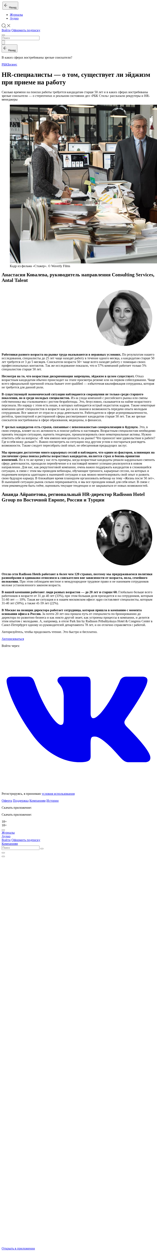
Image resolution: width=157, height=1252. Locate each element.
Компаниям (37, 800)
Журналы (16, 14)
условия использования (58, 793)
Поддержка (21, 800)
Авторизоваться (13, 639)
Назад (12, 7)
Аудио (14, 18)
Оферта (7, 800)
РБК (5, 64)
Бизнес (12, 64)
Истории (52, 800)
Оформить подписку (25, 30)
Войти (6, 30)
